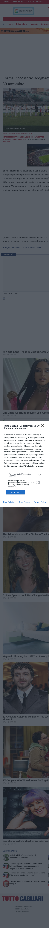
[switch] (38, 482)
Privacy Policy (40, 502)
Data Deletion (9, 502)
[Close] (43, 426)
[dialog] (24, 464)
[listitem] (25, 475)
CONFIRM (15, 492)
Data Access (24, 502)
